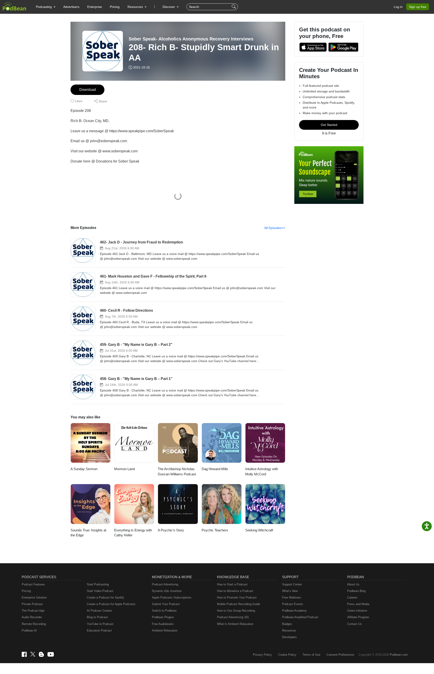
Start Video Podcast (100, 591)
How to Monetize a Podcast (235, 591)
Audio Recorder (32, 617)
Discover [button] (169, 7)
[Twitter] (32, 654)
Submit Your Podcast (166, 604)
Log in (398, 7)
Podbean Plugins (163, 617)
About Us (353, 584)
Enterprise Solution (34, 597)
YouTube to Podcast (100, 624)
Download (87, 90)
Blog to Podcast (97, 617)
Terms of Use (311, 654)
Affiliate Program (358, 617)
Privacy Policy (262, 654)
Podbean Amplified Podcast (300, 617)
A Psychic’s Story (171, 530)
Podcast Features (33, 584)
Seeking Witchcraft (259, 530)
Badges (287, 624)
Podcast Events (292, 604)
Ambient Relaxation (164, 630)
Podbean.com (399, 654)
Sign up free (417, 7)
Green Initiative (357, 610)
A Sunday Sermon (84, 469)
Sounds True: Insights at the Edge (88, 532)
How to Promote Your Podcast (237, 597)
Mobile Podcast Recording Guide (238, 604)
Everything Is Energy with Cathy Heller (133, 532)
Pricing (115, 7)
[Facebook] (24, 654)
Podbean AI (29, 630)
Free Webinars (291, 597)
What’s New (290, 591)
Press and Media (358, 604)
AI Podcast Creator (99, 610)
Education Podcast (99, 630)
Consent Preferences (340, 654)
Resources (289, 630)
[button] (45, 7)
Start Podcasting (98, 584)
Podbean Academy (294, 610)
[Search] (234, 7)
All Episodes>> (274, 228)
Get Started (329, 125)
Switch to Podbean (164, 610)
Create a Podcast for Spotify (105, 597)
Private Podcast (32, 604)
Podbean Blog (356, 591)
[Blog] (41, 654)
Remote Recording (34, 624)
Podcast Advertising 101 (233, 617)
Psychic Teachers (215, 530)
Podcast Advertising (165, 584)
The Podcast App (33, 610)
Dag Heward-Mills (215, 469)
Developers (289, 637)
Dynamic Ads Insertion (167, 591)
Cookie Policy (287, 654)
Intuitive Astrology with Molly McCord (261, 471)
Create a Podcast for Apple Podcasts (111, 604)
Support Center (292, 584)
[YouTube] (50, 654)
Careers (352, 597)
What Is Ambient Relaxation (235, 624)
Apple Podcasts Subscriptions (171, 597)
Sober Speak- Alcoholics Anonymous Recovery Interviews (191, 38)
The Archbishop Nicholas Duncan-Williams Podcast (177, 471)
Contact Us (354, 624)
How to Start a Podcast (232, 584)
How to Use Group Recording (236, 610)
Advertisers (71, 7)
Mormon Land (124, 469)
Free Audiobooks (163, 624)
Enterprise (94, 7)
